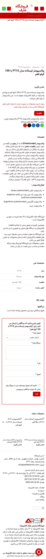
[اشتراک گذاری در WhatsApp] (42, 125)
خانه (42, 67)
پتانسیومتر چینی (10, 118)
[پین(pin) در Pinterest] (25, 125)
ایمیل (38, 374)
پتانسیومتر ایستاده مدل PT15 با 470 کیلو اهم (34, 441)
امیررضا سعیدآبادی (13, 556)
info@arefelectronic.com (28, 464)
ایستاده (23, 121)
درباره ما (41, 490)
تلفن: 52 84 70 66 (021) (34, 476)
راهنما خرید (40, 499)
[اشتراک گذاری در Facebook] (38, 125)
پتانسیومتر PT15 (23, 67)
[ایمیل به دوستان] (29, 125)
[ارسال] (4, 15)
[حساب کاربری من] (36, 9)
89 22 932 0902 (32, 482)
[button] (42, 9)
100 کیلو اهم (32, 121)
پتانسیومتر (35, 67)
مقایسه (39, 113)
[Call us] (4, 9)
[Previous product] (37, 82)
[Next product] (42, 82)
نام (38, 363)
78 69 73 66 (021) (32, 479)
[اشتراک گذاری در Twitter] (34, 125)
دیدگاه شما (36, 343)
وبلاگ (42, 496)
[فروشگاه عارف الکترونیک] (23, 8)
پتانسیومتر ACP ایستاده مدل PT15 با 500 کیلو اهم (12, 441)
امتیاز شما (36, 333)
